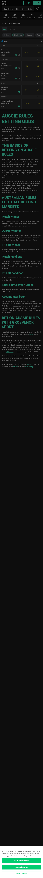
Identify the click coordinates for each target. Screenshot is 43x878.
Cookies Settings (21, 874)
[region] (21, 862)
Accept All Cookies (21, 867)
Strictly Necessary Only (21, 860)
